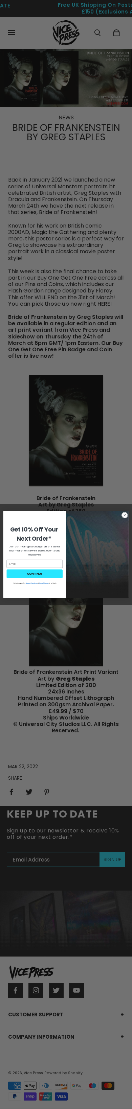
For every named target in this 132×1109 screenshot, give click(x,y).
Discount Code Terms (32, 583)
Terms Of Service (44, 583)
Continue (34, 574)
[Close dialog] (125, 515)
